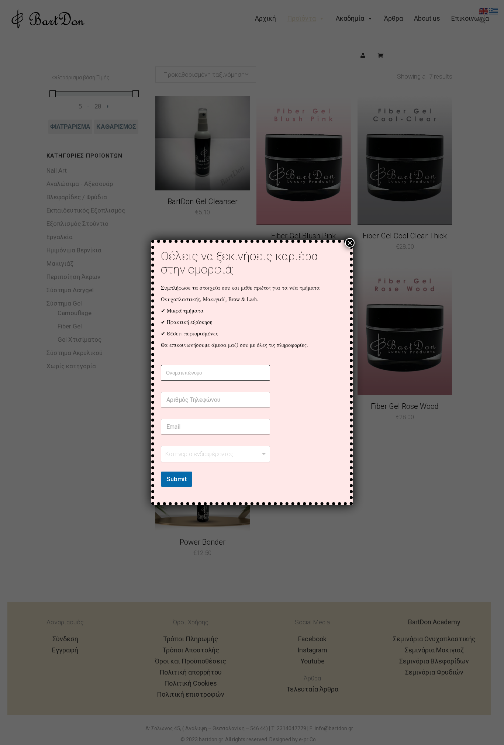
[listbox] (215, 454)
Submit (176, 479)
